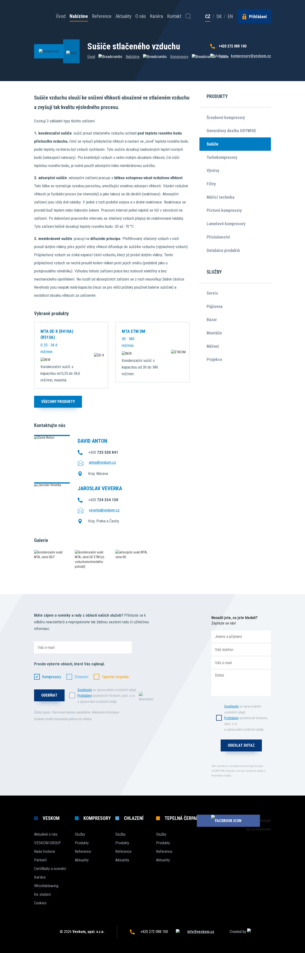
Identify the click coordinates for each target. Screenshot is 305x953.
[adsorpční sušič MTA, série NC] (132, 554)
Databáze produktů (223, 250)
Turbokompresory (222, 157)
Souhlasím (84, 690)
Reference (102, 16)
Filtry (211, 183)
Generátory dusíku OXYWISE (231, 130)
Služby (80, 834)
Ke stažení (42, 894)
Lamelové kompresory (226, 223)
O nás (140, 16)
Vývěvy (213, 170)
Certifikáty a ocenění (50, 868)
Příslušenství (218, 237)
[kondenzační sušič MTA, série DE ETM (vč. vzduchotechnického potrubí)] (91, 559)
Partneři (40, 860)
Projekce (214, 359)
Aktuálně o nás (45, 834)
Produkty (82, 842)
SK (219, 16)
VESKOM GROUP (47, 842)
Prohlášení (84, 696)
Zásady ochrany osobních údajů (244, 770)
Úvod (61, 16)
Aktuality (123, 16)
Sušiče (212, 143)
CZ (207, 16)
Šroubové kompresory (226, 117)
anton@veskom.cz (102, 462)
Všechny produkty (58, 401)
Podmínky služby (220, 775)
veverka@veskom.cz (104, 510)
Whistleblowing (46, 885)
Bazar (212, 319)
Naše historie (44, 851)
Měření (213, 346)
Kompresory (179, 56)
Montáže (214, 332)
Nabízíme (79, 16)
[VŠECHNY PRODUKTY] (58, 408)
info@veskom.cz (200, 931)
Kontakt (174, 16)
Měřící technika (220, 197)
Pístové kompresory (224, 210)
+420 (103, 452)
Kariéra (156, 16)
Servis (212, 293)
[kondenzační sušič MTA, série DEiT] (51, 554)
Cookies (40, 903)
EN (230, 16)
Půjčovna (215, 306)
